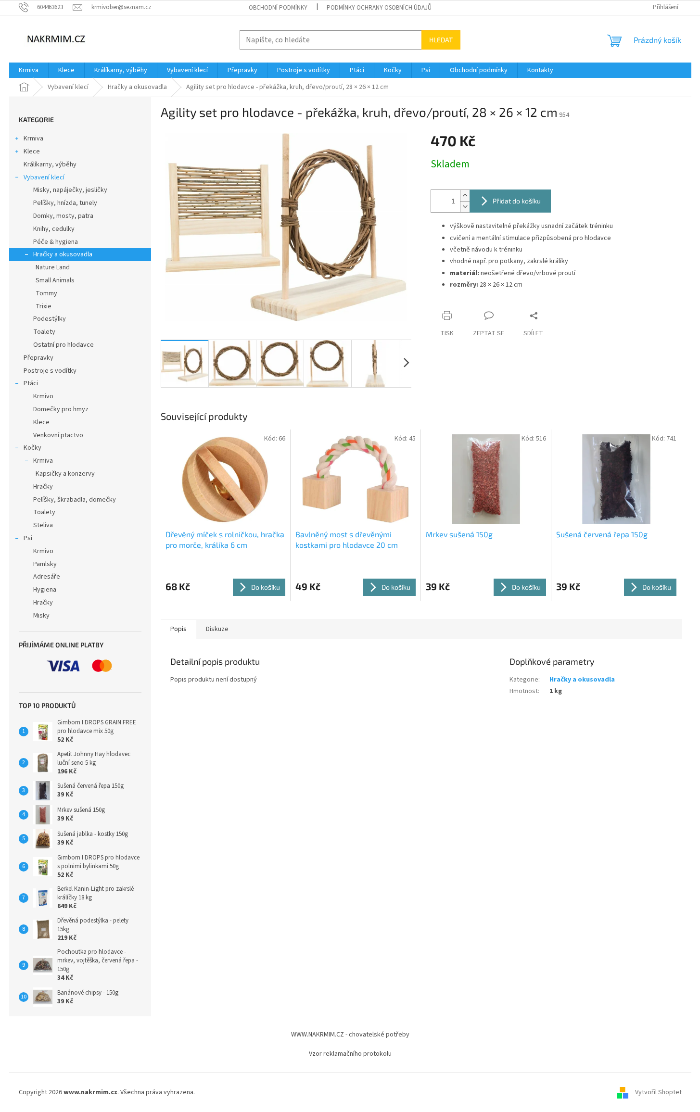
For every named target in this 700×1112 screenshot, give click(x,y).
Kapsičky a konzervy (65, 474)
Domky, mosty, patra (63, 216)
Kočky (32, 448)
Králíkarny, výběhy (50, 164)
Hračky (43, 487)
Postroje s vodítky (50, 371)
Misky (41, 615)
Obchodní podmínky (278, 7)
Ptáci (31, 383)
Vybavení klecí (44, 177)
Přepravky (38, 358)
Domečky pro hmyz (61, 409)
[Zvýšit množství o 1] (465, 195)
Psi (28, 538)
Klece (32, 151)
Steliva (43, 525)
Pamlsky (45, 564)
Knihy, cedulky (54, 229)
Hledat (441, 40)
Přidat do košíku (517, 201)
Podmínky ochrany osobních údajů (379, 7)
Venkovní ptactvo (58, 435)
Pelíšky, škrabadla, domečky (74, 500)
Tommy (46, 293)
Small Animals (55, 280)
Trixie (43, 306)
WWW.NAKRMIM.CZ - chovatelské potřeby (350, 1034)
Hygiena (44, 589)
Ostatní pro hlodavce (63, 345)
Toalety (44, 332)
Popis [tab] (178, 629)
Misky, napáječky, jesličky (70, 190)
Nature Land (53, 267)
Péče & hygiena (55, 242)
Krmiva (33, 138)
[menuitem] (28, 70)
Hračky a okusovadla (62, 254)
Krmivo (43, 396)
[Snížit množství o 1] (465, 206)
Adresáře (46, 576)
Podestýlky (49, 319)
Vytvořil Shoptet (658, 1092)
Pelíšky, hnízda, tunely (65, 203)
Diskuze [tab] (217, 629)
